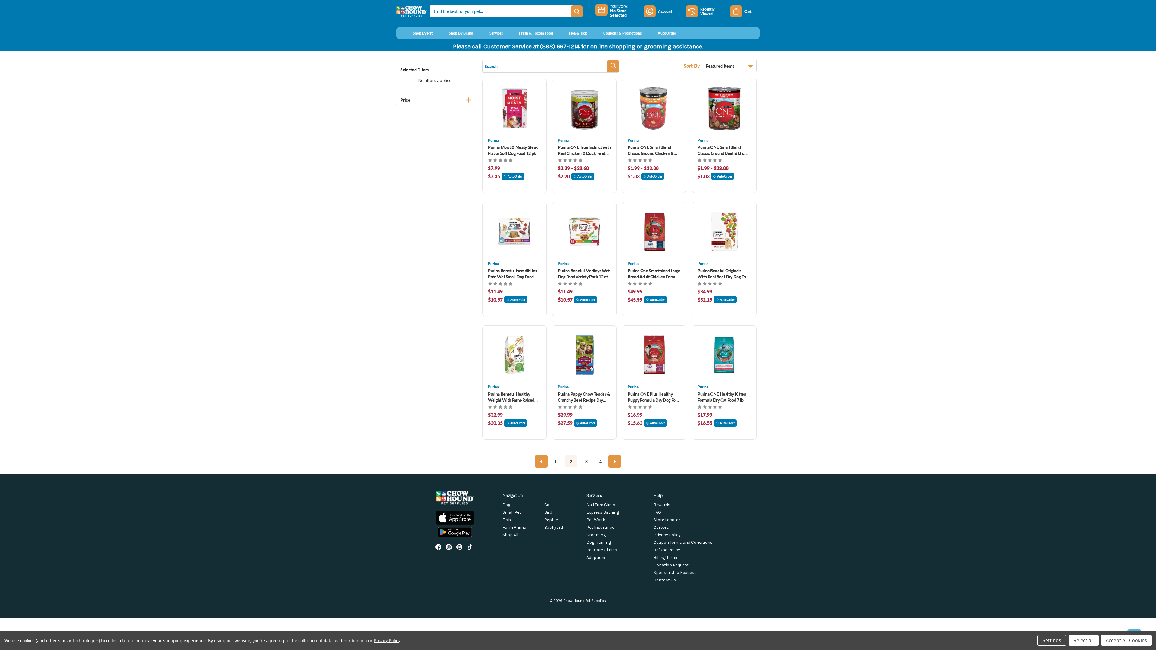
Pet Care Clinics (601, 549)
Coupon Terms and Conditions (683, 542)
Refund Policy (667, 549)
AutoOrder (515, 176)
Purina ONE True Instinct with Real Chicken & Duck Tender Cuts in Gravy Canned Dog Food (584, 150)
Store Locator (667, 519)
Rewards (662, 504)
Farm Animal (514, 527)
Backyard (553, 527)
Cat (547, 504)
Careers (661, 527)
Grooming (596, 534)
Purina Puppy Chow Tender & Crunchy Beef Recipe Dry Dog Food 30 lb (584, 397)
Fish (506, 519)
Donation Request (671, 565)
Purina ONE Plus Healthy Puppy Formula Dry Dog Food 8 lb (654, 397)
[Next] (615, 461)
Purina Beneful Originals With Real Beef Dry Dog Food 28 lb (724, 274)
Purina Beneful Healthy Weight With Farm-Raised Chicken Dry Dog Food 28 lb (513, 397)
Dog (506, 504)
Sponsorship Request (675, 572)
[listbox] (730, 66)
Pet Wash (595, 519)
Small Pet (511, 512)
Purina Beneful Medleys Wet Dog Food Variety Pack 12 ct (584, 274)
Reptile (551, 519)
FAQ (657, 512)
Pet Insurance (600, 527)
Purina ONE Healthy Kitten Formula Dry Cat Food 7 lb (722, 397)
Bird (548, 512)
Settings (1052, 640)
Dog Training (598, 542)
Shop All (510, 534)
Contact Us (665, 580)
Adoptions (596, 557)
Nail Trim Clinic (600, 504)
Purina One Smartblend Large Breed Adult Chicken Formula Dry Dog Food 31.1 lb (654, 274)
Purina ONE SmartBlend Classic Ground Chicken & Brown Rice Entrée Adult (651, 150)
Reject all (1084, 640)
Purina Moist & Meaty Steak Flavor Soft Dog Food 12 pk (513, 150)
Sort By (692, 65)
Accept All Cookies (1126, 640)
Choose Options (514, 108)
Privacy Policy (667, 534)
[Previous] (541, 461)
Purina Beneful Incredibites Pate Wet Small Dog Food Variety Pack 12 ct (512, 274)
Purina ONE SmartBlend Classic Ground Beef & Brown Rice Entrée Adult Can (724, 150)
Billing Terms (666, 557)
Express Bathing (602, 512)
